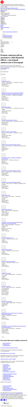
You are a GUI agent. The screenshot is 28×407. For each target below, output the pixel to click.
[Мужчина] (4, 90)
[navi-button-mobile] (2, 29)
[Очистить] (2, 45)
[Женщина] (4, 79)
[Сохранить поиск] (2, 50)
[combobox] (7, 42)
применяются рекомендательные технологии (11, 393)
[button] (2, 25)
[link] (3, 22)
